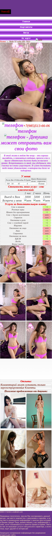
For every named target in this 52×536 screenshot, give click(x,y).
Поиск (4, 11)
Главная (26, 21)
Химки (3, 41)
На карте (26, 38)
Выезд (26, 33)
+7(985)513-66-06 (36, 126)
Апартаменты (26, 27)
